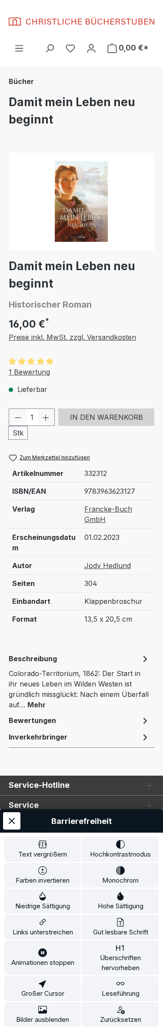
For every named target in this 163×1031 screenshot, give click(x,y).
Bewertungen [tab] (32, 720)
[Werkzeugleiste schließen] (11, 821)
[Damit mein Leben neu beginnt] (81, 202)
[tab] (79, 681)
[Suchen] (49, 48)
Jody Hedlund (107, 565)
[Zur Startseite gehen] (81, 21)
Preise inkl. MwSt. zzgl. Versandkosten (72, 337)
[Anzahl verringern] (18, 417)
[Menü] (19, 48)
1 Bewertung (29, 372)
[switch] (42, 849)
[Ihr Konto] (91, 48)
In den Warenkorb (106, 417)
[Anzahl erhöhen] (46, 417)
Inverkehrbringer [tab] (38, 737)
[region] (81, 202)
